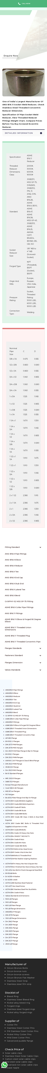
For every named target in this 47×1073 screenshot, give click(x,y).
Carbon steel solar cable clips (20, 1059)
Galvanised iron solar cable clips (21, 1065)
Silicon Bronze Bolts (17, 968)
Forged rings (13, 1006)
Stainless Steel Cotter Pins (20, 1028)
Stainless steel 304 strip (19, 984)
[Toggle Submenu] (40, 547)
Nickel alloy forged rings (19, 1012)
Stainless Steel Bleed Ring (20, 999)
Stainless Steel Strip (17, 981)
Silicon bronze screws (18, 974)
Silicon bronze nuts (17, 971)
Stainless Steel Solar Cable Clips (21, 1056)
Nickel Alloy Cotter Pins (19, 1034)
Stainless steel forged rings (21, 1009)
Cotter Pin (12, 1025)
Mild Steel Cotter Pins (18, 1037)
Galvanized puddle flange (20, 1041)
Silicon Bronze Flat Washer (21, 978)
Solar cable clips (13, 1053)
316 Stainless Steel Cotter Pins (22, 1031)
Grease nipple (12, 1068)
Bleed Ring (12, 996)
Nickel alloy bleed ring (18, 1003)
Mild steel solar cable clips (18, 1062)
